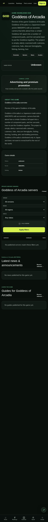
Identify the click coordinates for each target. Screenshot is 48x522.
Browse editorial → (40, 265)
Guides (40, 55)
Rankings (19, 3)
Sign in (42, 3)
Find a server (28, 3)
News (32, 55)
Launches (11, 3)
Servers (25, 55)
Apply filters (24, 230)
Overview (16, 55)
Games (36, 3)
